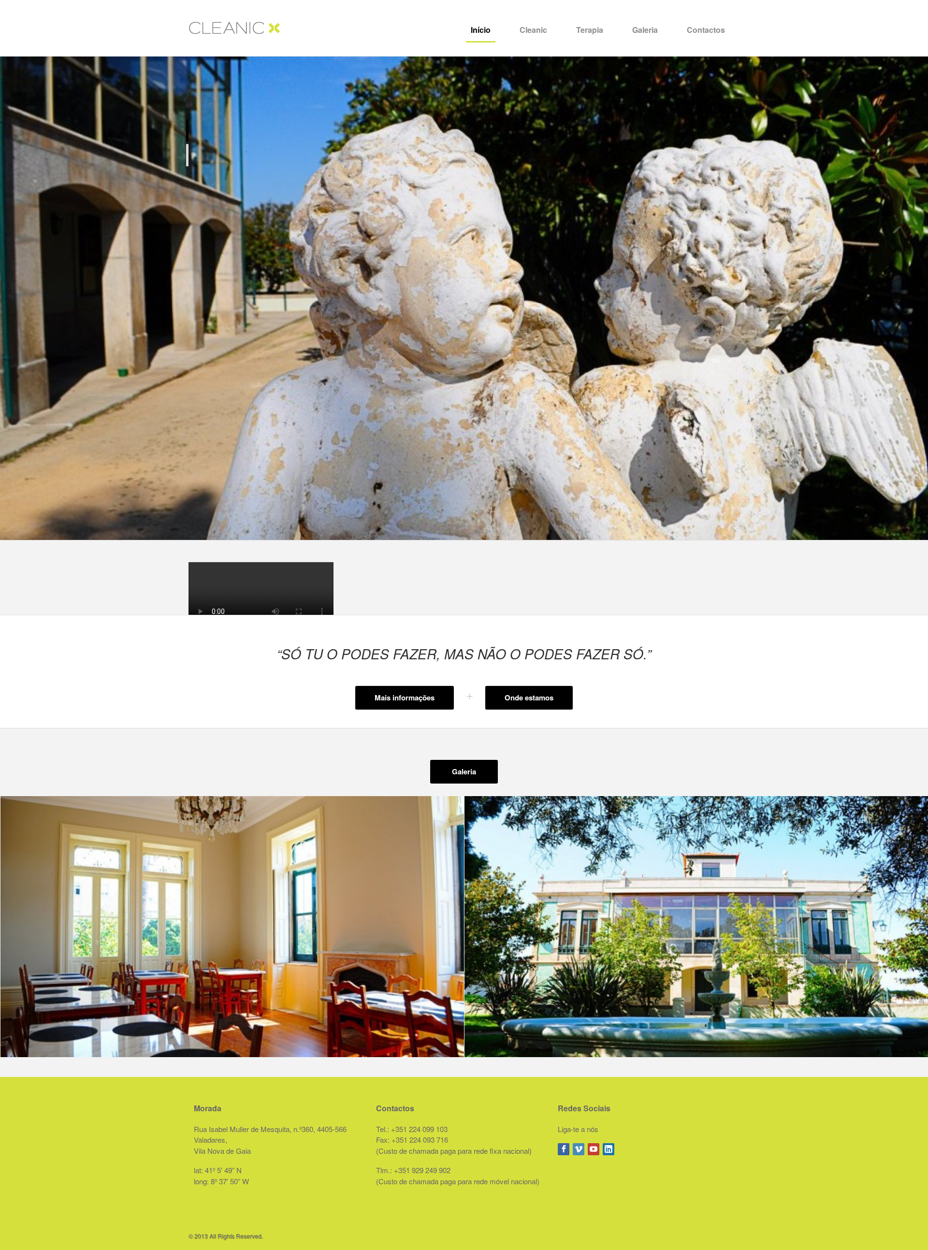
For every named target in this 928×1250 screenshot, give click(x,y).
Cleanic (533, 29)
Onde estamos (529, 697)
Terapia (589, 29)
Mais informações (405, 697)
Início (481, 29)
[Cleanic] (234, 25)
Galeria (645, 29)
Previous (13, 298)
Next (915, 298)
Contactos (706, 29)
